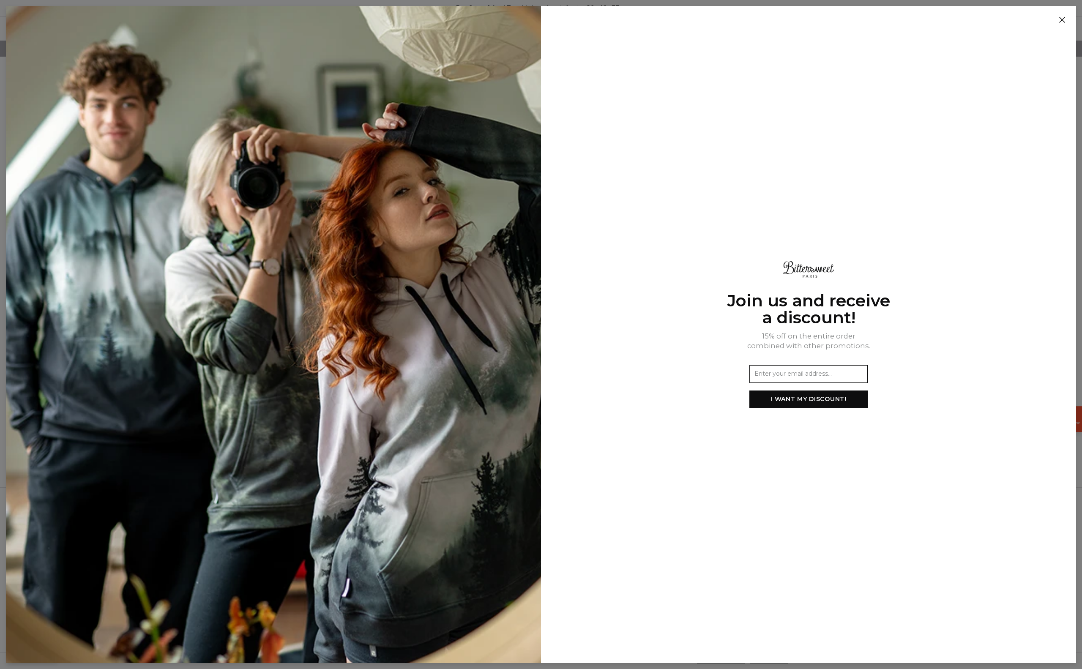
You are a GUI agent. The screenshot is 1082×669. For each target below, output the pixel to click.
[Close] (1062, 20)
